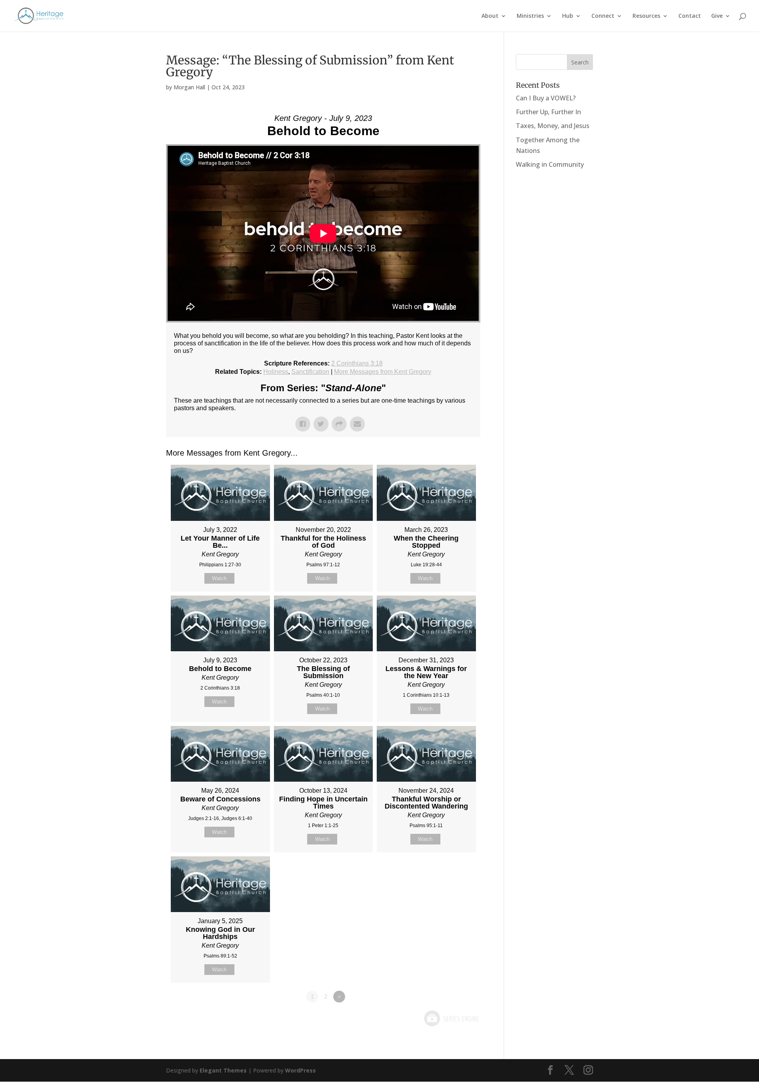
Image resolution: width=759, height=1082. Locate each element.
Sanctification (310, 371)
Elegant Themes (223, 1070)
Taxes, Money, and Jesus (552, 125)
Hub (567, 16)
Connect (602, 16)
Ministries (530, 16)
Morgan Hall (189, 87)
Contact (689, 16)
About (489, 16)
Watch (219, 578)
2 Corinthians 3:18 (357, 363)
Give (717, 16)
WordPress (300, 1070)
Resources (646, 16)
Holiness (275, 371)
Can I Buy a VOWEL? (546, 98)
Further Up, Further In (548, 111)
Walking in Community (550, 164)
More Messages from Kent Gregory (382, 371)
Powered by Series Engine (451, 1018)
